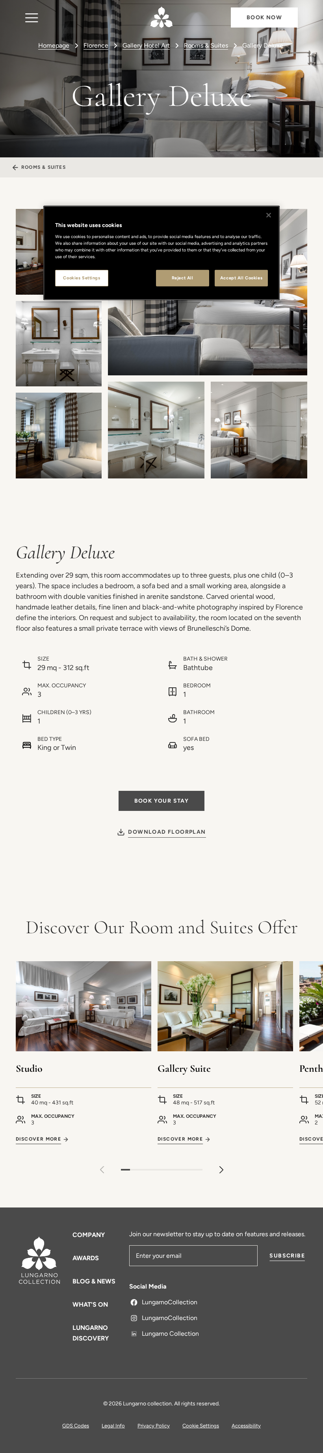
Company (88, 1235)
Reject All (182, 278)
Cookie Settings (200, 1426)
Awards (85, 1258)
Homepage (53, 45)
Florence (96, 45)
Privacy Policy (153, 1426)
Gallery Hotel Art (146, 45)
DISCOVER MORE (38, 1139)
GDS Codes (75, 1426)
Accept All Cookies (241, 278)
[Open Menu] (31, 17)
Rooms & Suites (206, 45)
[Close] (268, 215)
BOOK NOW (264, 17)
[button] (221, 1169)
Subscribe (287, 1255)
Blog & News (93, 1281)
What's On (90, 1304)
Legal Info (113, 1426)
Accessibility (246, 1426)
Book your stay (161, 801)
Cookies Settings (81, 278)
